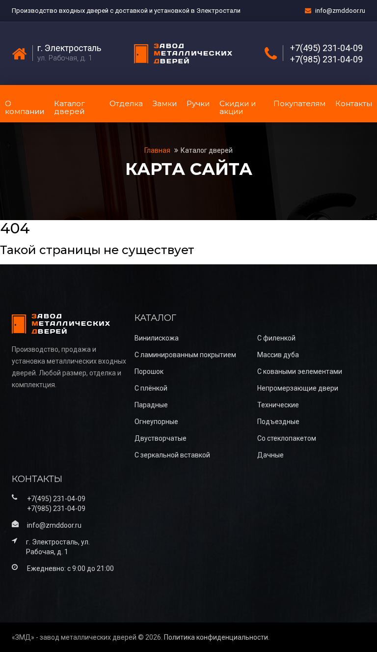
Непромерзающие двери (297, 388)
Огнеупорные (156, 421)
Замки (165, 103)
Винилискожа (157, 338)
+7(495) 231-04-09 (326, 48)
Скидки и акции (237, 107)
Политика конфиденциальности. (216, 637)
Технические (278, 405)
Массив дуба (278, 355)
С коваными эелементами (299, 371)
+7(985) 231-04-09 (326, 59)
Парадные (151, 405)
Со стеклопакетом (286, 438)
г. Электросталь (69, 48)
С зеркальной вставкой (172, 455)
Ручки (198, 103)
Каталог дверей (69, 107)
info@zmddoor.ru (340, 10)
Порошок (149, 371)
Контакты (353, 103)
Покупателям (299, 103)
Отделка (126, 103)
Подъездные (278, 421)
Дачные (270, 455)
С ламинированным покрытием (185, 355)
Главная (158, 150)
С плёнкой (151, 388)
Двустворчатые (161, 438)
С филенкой (276, 338)
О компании (24, 107)
